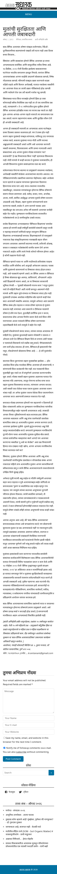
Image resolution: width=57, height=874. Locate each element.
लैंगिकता (18, 39)
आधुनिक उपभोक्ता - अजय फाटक (20, 814)
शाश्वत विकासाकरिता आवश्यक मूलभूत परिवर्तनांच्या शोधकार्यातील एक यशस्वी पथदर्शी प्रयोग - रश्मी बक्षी (27, 845)
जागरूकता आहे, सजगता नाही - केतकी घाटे (23, 826)
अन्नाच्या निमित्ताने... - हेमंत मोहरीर (19, 838)
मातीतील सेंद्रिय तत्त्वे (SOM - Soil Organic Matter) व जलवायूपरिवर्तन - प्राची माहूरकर (29, 833)
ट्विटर (25, 791)
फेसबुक (11, 791)
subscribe (21, 751)
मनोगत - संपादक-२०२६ (15, 810)
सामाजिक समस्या (27, 39)
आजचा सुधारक (24, 869)
